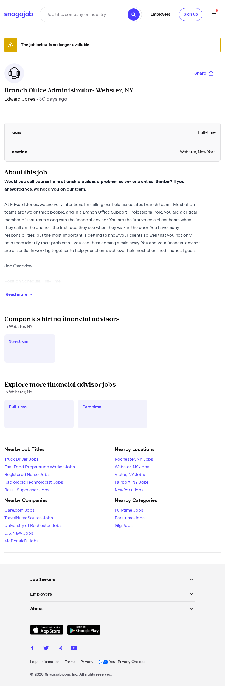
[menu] (214, 14)
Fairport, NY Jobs (132, 482)
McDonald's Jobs (21, 541)
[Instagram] (60, 649)
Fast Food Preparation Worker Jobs (39, 467)
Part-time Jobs (130, 518)
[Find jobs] (134, 14)
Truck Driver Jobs (21, 459)
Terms (70, 662)
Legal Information (45, 662)
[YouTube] (74, 649)
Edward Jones (19, 99)
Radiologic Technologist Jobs (33, 482)
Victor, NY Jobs (130, 474)
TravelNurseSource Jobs (28, 518)
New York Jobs (129, 490)
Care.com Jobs (19, 510)
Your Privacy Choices (127, 662)
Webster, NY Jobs (132, 467)
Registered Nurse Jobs (27, 474)
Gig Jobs (124, 525)
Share (200, 73)
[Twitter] (46, 649)
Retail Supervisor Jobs (26, 490)
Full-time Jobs (129, 510)
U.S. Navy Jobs (18, 533)
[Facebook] (32, 649)
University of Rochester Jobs (33, 525)
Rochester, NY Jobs (134, 459)
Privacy (86, 662)
